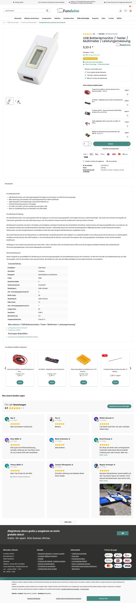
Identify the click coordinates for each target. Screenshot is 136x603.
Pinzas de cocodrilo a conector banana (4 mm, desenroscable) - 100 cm (106, 90)
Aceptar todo (103, 598)
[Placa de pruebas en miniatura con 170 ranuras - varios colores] (84, 359)
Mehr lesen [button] (104, 455)
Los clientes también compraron (16, 347)
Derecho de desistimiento (46, 564)
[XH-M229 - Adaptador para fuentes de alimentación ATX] (52, 359)
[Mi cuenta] (120, 11)
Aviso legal (75, 556)
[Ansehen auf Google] (7, 419)
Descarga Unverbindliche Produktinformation (23, 337)
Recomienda (112, 161)
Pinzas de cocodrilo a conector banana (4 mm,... (20, 370)
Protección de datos (78, 559)
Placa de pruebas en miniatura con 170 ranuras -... (83, 370)
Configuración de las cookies (47, 569)
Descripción (9, 184)
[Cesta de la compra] (130, 11)
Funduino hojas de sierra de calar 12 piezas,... (115, 370)
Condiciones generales (79, 553)
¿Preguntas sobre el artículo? (17, 328)
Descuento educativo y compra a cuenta (51, 553)
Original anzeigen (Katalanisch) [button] (21, 477)
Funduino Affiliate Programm (47, 556)
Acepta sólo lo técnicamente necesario (68, 598)
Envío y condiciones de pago (81, 564)
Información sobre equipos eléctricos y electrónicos (84, 567)
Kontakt (40, 559)
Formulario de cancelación (46, 566)
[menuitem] (130, 11)
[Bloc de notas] (125, 11)
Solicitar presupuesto (111, 149)
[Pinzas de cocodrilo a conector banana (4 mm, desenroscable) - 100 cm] (20, 359)
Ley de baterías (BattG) (79, 561)
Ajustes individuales (33, 598)
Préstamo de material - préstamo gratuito (51, 561)
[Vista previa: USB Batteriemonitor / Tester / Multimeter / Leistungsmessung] (9, 101)
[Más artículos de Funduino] (123, 47)
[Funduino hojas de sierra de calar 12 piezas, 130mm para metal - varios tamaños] (115, 359)
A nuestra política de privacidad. (70, 589)
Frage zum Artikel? (14, 330)
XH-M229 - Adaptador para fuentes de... (52, 369)
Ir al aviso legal (84, 589)
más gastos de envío (94, 55)
